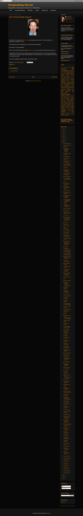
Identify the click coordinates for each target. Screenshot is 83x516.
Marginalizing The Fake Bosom (66, 174)
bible (62, 77)
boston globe (63, 80)
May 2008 (66, 465)
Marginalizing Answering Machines (65, 421)
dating (71, 82)
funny (13, 64)
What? (64, 278)
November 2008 (67, 145)
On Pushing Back (66, 446)
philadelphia (68, 104)
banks (67, 74)
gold (66, 90)
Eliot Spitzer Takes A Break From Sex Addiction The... (66, 219)
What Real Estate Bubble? (66, 382)
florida (69, 87)
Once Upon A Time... (65, 167)
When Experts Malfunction (66, 438)
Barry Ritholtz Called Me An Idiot (66, 188)
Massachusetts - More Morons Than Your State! (67, 398)
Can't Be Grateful (66, 294)
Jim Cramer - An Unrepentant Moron (66, 184)
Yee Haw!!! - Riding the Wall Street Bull (66, 205)
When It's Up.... (66, 222)
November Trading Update (66, 412)
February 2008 (66, 470)
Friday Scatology (66, 361)
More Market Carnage (65, 298)
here (55, 50)
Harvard (65, 72)
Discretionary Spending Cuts (66, 248)
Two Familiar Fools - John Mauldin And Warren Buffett (67, 201)
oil (61, 103)
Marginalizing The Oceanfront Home (67, 254)
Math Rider (30, 10)
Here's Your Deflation (65, 335)
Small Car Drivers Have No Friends (67, 392)
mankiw (72, 98)
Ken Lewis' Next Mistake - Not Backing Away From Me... (66, 243)
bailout (68, 73)
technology (63, 110)
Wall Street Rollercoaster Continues (66, 291)
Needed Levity (66, 224)
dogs (67, 83)
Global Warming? (66, 190)
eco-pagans (67, 84)
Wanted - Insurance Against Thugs (66, 327)
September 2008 (67, 458)
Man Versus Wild (31, 50)
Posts (64, 486)
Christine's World (64, 53)
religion (72, 106)
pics (73, 104)
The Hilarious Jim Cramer (66, 338)
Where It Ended (66, 215)
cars (70, 80)
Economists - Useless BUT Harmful (66, 364)
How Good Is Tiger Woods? (67, 307)
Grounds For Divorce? (65, 373)
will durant (71, 113)
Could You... (65, 146)
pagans (72, 103)
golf (62, 91)
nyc (73, 102)
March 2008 (66, 469)
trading (63, 111)
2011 (64, 136)
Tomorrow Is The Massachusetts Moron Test (66, 417)
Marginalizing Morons (20, 4)
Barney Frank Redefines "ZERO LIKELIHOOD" (66, 284)
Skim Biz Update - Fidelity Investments (66, 429)
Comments (65, 488)
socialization (63, 108)
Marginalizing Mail (66, 309)
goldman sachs (71, 90)
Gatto (62, 72)
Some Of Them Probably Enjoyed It (66, 332)
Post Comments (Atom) (36, 80)
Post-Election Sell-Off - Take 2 (66, 368)
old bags (64, 103)
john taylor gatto (69, 97)
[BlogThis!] (28, 62)
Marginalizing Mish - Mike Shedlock (67, 251)
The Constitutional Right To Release (67, 165)
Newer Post (12, 77)
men (64, 101)
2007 (64, 475)
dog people (63, 83)
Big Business (68, 67)
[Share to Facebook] (31, 62)
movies (72, 101)
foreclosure (63, 89)
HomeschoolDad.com (65, 60)
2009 (64, 140)
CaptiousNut (68, 16)
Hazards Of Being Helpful (66, 264)
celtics (73, 80)
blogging (63, 78)
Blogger (48, 513)
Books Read (53, 10)
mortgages (68, 101)
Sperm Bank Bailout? (65, 288)
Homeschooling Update (66, 407)
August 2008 (66, 459)
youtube (66, 115)
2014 (64, 130)
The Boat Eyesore (66, 409)
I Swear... (65, 181)
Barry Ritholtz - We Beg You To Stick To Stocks (67, 257)
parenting (63, 104)
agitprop (68, 72)
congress (67, 82)
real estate (67, 106)
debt (73, 82)
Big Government (67, 70)
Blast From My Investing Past (66, 347)
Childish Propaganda (66, 229)
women (62, 115)
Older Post (54, 77)
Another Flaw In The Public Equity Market (66, 170)
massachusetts (70, 99)
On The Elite (65, 370)
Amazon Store (45, 10)
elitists (72, 84)
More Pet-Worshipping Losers (66, 449)
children (63, 81)
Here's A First (65, 246)
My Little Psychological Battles (66, 452)
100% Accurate (66, 226)
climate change (70, 81)
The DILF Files (66, 210)
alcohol (72, 72)
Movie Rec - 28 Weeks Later (66, 355)
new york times (69, 102)
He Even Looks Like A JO (66, 233)
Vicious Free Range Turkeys (66, 267)
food (73, 87)
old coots (68, 103)
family (62, 87)
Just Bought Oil (66, 329)
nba (64, 102)
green (73, 91)
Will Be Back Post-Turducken (66, 162)
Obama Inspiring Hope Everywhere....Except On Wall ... (67, 376)
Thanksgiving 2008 (66, 295)
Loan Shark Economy (65, 435)
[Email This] (27, 62)
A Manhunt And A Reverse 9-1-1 (66, 236)
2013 (64, 132)
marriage (63, 99)
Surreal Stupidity (66, 156)
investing (63, 97)
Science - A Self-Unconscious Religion (66, 270)
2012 (64, 134)
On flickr (65, 313)
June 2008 (66, 463)
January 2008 (66, 472)
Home (11, 10)
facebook (72, 86)
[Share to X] (30, 62)
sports (68, 108)
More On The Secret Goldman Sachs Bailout (67, 425)
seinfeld (67, 107)
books (67, 78)
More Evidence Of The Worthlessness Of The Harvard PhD (67, 317)
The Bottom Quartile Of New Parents (66, 350)
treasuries (68, 111)
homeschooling (65, 94)
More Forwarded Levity (66, 444)
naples (62, 102)
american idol (63, 73)
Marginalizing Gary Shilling (67, 193)
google (67, 91)
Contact (37, 10)
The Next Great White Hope (66, 402)
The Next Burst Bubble (66, 341)
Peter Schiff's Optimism (65, 344)
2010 (64, 138)
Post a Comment (14, 70)
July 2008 (65, 461)
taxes (73, 108)
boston (72, 79)
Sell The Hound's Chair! (66, 159)
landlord (67, 98)
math (62, 101)
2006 (64, 476)
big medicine (66, 77)
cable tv (67, 80)
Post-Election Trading (65, 395)
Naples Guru (63, 502)
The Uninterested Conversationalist (67, 179)
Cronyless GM (66, 379)
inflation (72, 95)
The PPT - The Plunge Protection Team (67, 213)
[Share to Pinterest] (32, 62)
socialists (72, 107)
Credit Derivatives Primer (66, 404)
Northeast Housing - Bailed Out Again (67, 304)
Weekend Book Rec (66, 353)
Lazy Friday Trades (67, 276)
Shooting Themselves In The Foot (66, 388)
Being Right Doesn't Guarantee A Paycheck (67, 196)
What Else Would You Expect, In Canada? (66, 274)
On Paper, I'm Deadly (65, 324)
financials (66, 87)
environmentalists (65, 86)
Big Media (71, 70)
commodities (63, 82)
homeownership (64, 92)
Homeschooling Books (20, 10)
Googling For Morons (65, 301)
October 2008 (66, 456)
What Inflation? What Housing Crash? (66, 358)
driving (69, 83)
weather (66, 113)
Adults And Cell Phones (66, 311)
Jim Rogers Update (66, 280)
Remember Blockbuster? (66, 432)
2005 (64, 478)
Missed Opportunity (67, 176)
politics (63, 106)
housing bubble (65, 95)
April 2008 (66, 467)
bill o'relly (72, 77)
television (71, 110)
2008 (64, 141)
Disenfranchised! (66, 414)
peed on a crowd (25, 40)
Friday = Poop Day (66, 208)
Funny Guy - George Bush (66, 261)
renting (62, 107)
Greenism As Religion (65, 441)
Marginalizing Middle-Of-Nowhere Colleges (66, 150)
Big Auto (63, 67)
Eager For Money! (66, 230)
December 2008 (67, 143)
